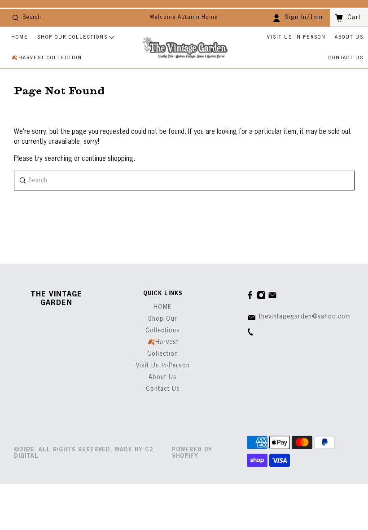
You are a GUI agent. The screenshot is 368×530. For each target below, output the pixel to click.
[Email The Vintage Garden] (272, 298)
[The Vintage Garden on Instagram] (261, 298)
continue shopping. (107, 158)
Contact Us (346, 57)
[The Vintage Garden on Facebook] (249, 298)
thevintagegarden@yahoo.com (305, 317)
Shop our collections (72, 37)
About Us (349, 37)
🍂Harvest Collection (46, 57)
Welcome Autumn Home (184, 17)
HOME (19, 37)
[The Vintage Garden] (185, 48)
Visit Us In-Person (296, 37)
